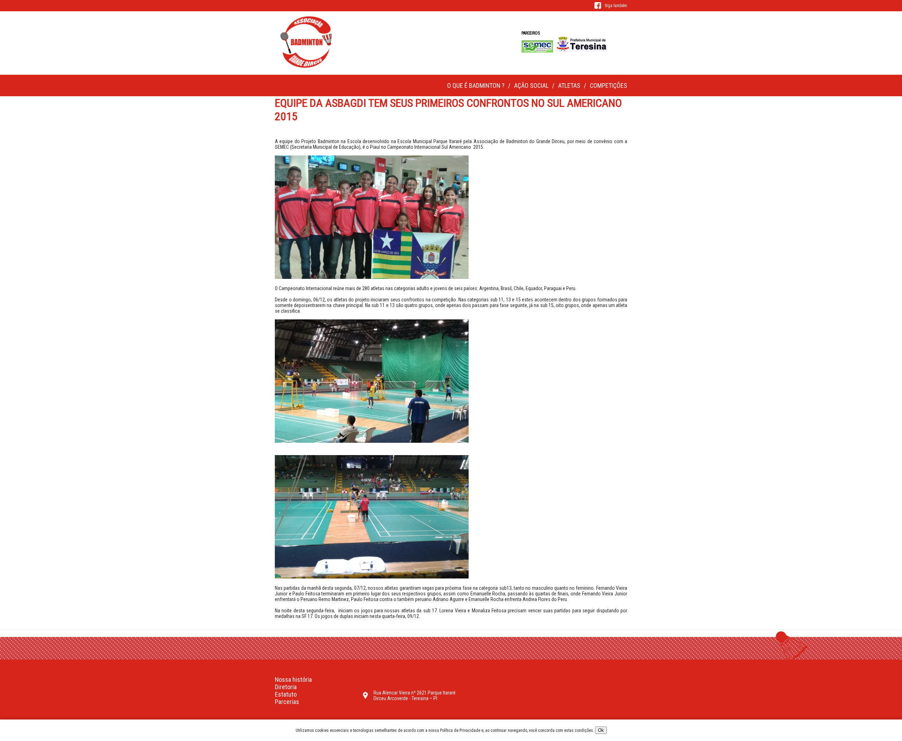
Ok (601, 730)
